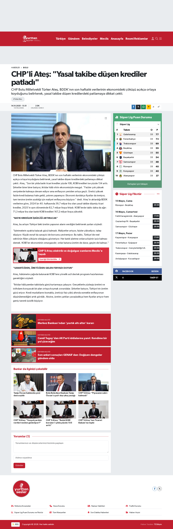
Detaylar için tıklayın (137, 184)
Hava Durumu (59, 506)
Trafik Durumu (135, 506)
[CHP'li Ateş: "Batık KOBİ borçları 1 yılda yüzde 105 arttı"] (61, 409)
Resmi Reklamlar (137, 38)
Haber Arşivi (134, 512)
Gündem (74, 38)
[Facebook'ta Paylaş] (133, 107)
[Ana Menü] (160, 39)
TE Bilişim (158, 524)
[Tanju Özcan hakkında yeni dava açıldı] (29, 382)
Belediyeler (90, 38)
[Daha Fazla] (149, 107)
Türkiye (61, 38)
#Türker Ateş (17, 99)
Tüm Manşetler (59, 512)
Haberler (15, 68)
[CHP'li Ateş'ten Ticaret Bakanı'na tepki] (93, 409)
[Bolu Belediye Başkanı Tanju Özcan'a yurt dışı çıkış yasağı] (61, 382)
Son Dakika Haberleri (100, 512)
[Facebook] (154, 489)
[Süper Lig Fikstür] (158, 194)
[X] (159, 489)
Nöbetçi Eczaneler (23, 506)
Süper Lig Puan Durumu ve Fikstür (28, 512)
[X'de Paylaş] (138, 107)
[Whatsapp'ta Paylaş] (143, 107)
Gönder (19, 465)
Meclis (104, 38)
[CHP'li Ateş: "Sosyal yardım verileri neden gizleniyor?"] (29, 409)
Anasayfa (117, 38)
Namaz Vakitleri (98, 506)
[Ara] (156, 39)
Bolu (25, 68)
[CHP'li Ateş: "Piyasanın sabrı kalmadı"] (93, 382)
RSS (17, 524)
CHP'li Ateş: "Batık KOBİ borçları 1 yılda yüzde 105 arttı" (59, 422)
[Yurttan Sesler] (31, 39)
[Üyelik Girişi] (153, 39)
